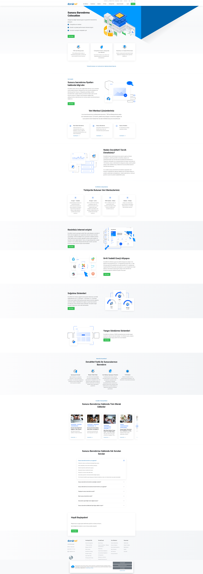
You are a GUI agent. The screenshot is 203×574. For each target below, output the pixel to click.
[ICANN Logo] (74, 557)
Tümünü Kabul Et (122, 562)
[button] (137, 426)
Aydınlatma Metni (122, 570)
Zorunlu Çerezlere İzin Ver (122, 565)
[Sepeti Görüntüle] (134, 1)
